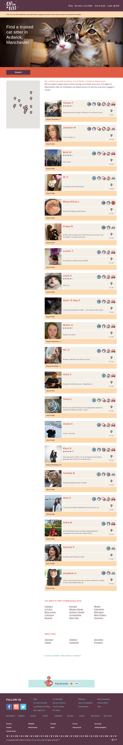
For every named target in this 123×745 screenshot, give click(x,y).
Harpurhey (99, 618)
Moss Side (74, 618)
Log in (41, 14)
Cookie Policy (83, 706)
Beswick (48, 618)
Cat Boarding (57, 699)
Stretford (73, 640)
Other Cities (108, 716)
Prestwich (98, 643)
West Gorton (50, 612)
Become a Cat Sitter (84, 6)
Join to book (100, 6)
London (81, 716)
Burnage (73, 607)
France (75, 724)
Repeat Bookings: (53, 119)
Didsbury (49, 607)
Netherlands (32, 727)
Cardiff (45, 716)
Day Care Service (59, 703)
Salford (48, 643)
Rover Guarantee (104, 699)
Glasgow (70, 716)
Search (18, 72)
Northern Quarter (76, 612)
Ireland (8, 727)
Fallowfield (99, 609)
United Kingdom (100, 727)
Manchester (95, 716)
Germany (98, 724)
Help (99, 706)
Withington (99, 612)
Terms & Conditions (85, 703)
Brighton (21, 716)
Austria (9, 724)
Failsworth (74, 643)
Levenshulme (75, 615)
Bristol (33, 716)
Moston (97, 607)
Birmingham (10, 716)
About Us (81, 699)
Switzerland (77, 727)
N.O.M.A (48, 609)
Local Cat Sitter (58, 706)
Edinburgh (58, 716)
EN (117, 6)
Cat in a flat (11, 5)
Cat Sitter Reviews (40, 703)
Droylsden (98, 640)
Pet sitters (56, 710)
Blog (71, 6)
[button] (20, 105)
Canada (53, 724)
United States (11, 731)
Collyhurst (49, 615)
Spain (52, 727)
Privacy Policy (103, 703)
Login (109, 6)
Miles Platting (100, 615)
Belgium (31, 724)
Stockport (49, 640)
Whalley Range (76, 609)
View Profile (50, 144)
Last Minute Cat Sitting (42, 706)
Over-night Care (39, 710)
